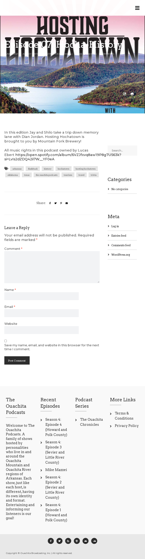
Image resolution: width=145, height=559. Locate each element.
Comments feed (121, 245)
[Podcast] (77, 541)
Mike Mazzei (56, 470)
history (47, 168)
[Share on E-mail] (67, 203)
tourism (68, 174)
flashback (33, 168)
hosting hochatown (86, 168)
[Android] (86, 541)
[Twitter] (55, 203)
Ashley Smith (31, 53)
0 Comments (106, 53)
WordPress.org (120, 254)
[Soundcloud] (94, 541)
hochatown (63, 168)
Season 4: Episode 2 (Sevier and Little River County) (55, 487)
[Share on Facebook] (50, 203)
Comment (13, 249)
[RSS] (68, 541)
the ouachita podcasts (46, 174)
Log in (115, 226)
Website (10, 324)
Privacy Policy (127, 426)
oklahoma (13, 174)
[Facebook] (51, 541)
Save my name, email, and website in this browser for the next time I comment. (51, 347)
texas (26, 174)
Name (10, 290)
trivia (93, 174)
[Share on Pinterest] (61, 203)
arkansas (17, 168)
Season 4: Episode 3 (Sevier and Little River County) (55, 452)
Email (9, 307)
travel (81, 174)
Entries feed (118, 235)
